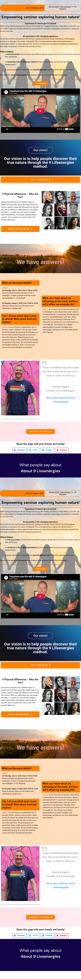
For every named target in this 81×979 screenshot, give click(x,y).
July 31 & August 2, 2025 (34, 8)
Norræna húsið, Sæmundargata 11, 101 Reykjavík (63, 8)
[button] (19, 450)
